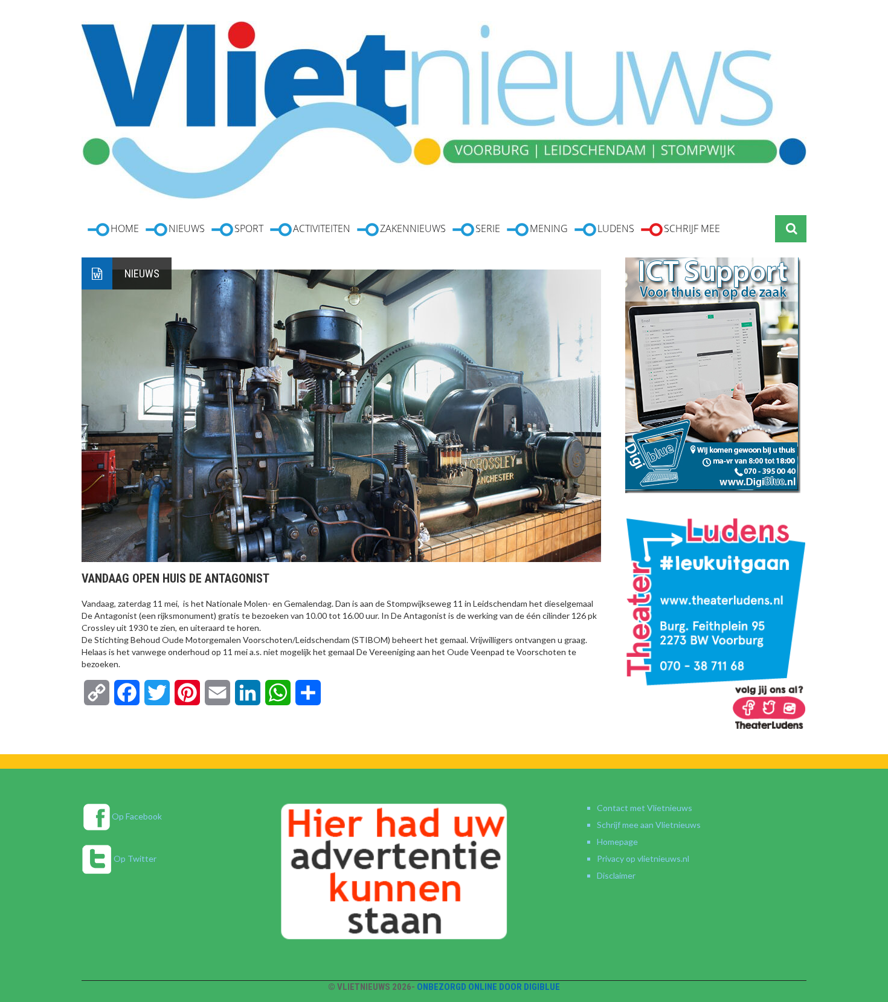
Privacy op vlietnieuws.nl (643, 858)
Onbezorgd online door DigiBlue (488, 986)
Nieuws (141, 273)
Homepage (617, 841)
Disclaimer (616, 875)
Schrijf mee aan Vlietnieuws (649, 824)
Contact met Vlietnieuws (644, 808)
